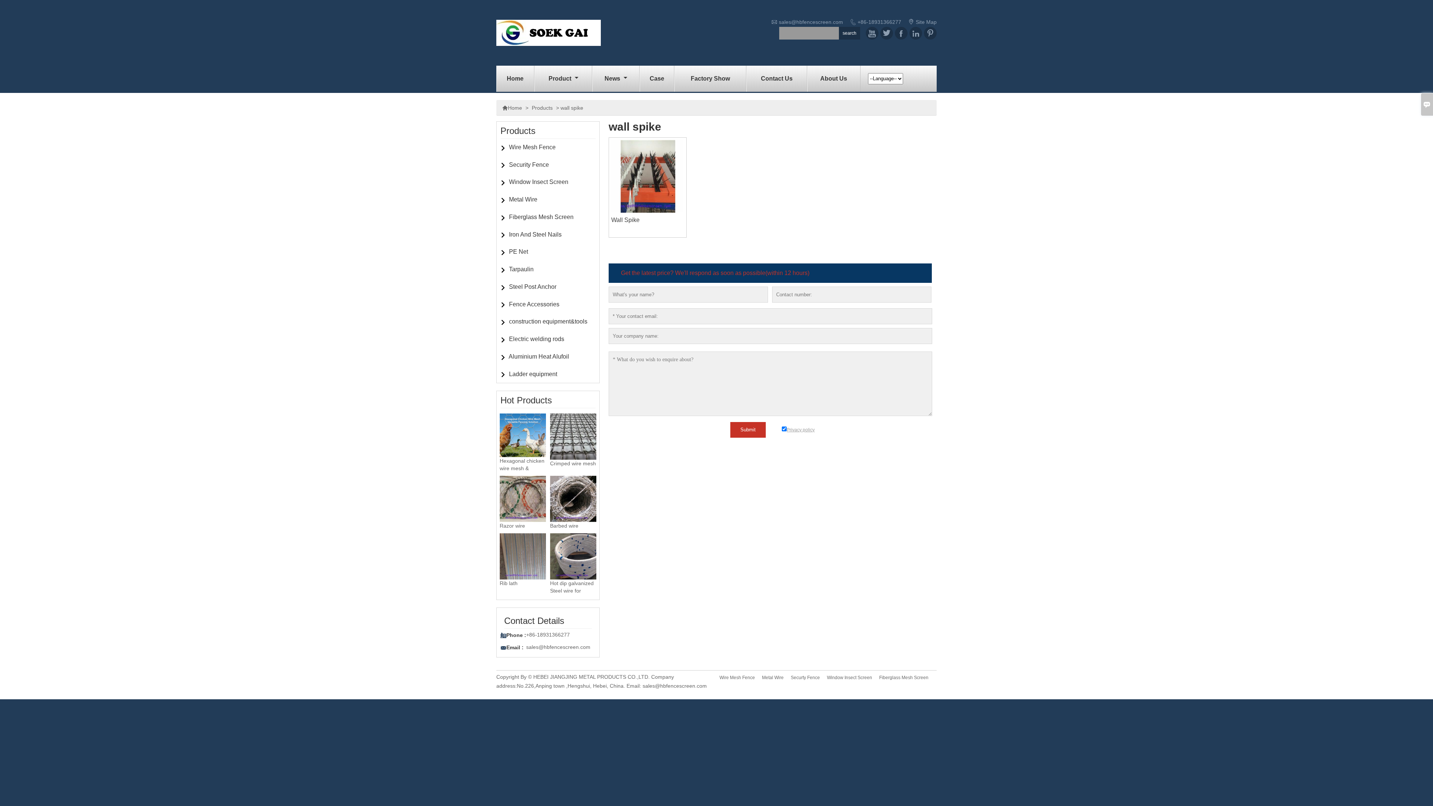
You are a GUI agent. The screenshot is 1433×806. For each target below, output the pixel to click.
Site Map (926, 22)
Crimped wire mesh (573, 463)
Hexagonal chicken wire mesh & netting (522, 468)
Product (561, 78)
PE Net (518, 252)
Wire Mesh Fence (532, 147)
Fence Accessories (534, 304)
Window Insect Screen (538, 182)
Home (515, 78)
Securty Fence (805, 677)
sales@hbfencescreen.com (811, 22)
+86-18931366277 (879, 22)
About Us (833, 78)
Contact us (777, 78)
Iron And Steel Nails (535, 234)
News (613, 78)
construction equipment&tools (548, 321)
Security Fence (529, 165)
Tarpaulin (521, 269)
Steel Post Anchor (532, 287)
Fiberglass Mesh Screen (541, 217)
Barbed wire (564, 526)
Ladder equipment (533, 374)
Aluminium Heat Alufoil (539, 356)
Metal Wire (523, 199)
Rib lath (509, 583)
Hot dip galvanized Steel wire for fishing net (572, 590)
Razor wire (512, 526)
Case (657, 78)
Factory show (710, 78)
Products (542, 108)
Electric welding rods (536, 339)
